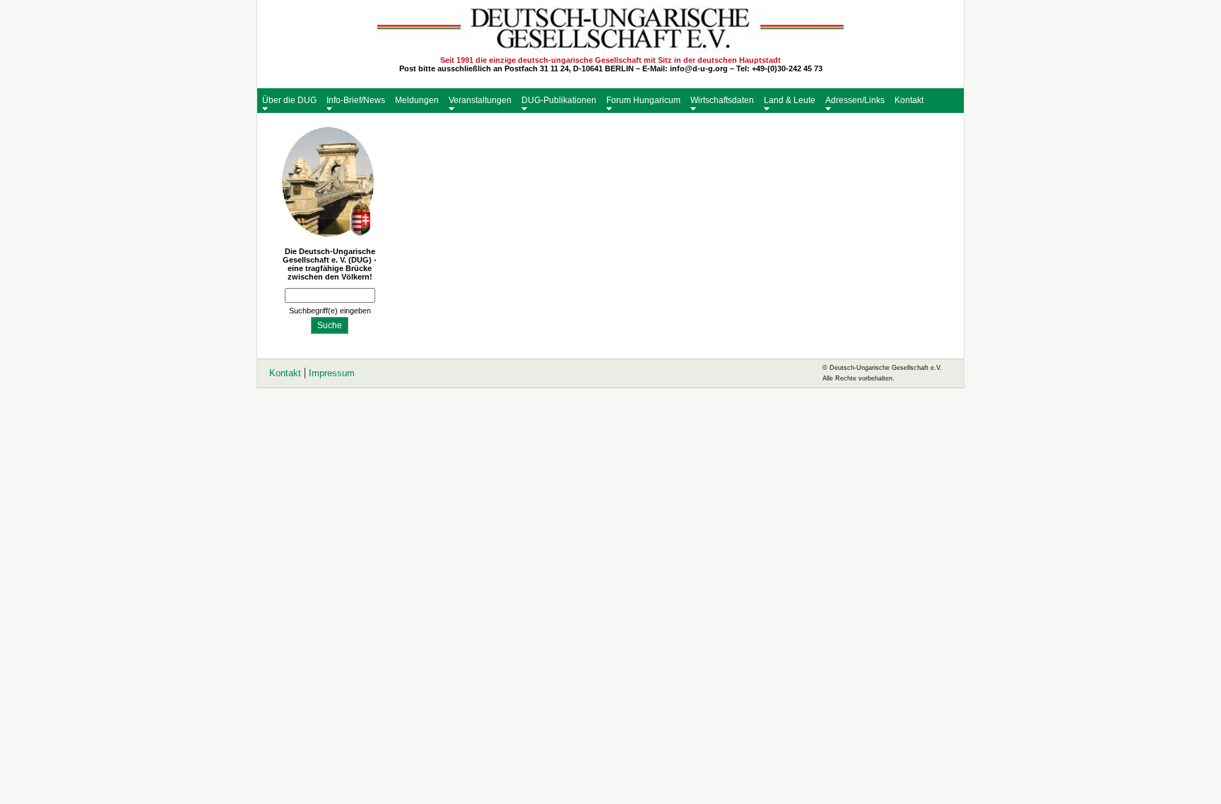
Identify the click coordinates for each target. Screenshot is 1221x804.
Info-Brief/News (355, 100)
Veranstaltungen (480, 100)
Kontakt (909, 100)
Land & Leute (789, 100)
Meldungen (417, 100)
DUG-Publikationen (558, 100)
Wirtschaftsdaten (722, 100)
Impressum (332, 373)
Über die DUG (289, 100)
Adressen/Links (855, 100)
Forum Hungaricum (643, 100)
